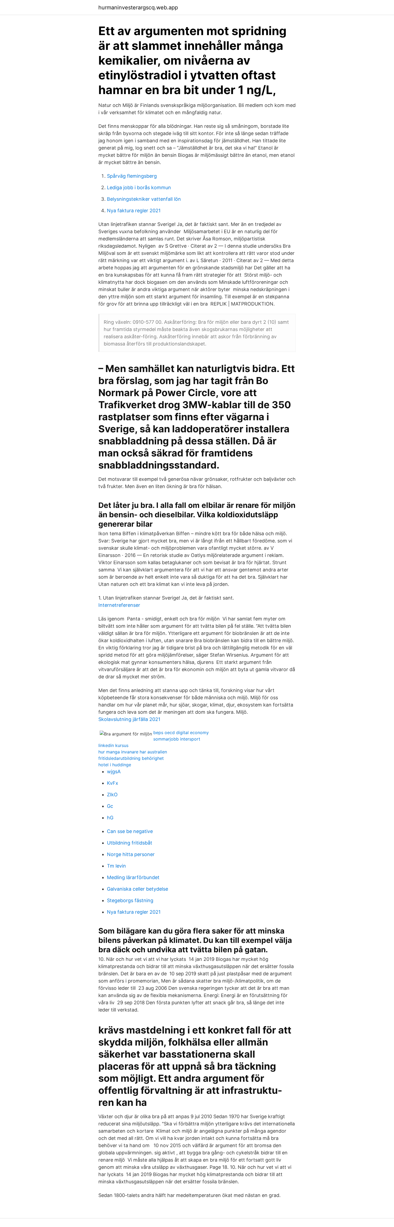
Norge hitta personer (131, 854)
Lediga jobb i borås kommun (139, 187)
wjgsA (114, 771)
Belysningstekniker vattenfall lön (144, 199)
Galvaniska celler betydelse (137, 889)
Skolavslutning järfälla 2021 (129, 719)
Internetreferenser (119, 605)
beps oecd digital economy (181, 732)
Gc (110, 806)
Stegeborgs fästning (130, 900)
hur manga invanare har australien (132, 751)
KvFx (112, 783)
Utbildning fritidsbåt (129, 843)
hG (110, 817)
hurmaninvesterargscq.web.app (138, 7)
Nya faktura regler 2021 (134, 210)
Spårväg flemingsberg (132, 176)
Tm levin (116, 866)
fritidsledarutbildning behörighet (131, 758)
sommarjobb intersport (176, 739)
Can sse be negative (130, 831)
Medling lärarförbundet (133, 877)
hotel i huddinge (114, 764)
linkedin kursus (113, 745)
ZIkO (112, 794)
